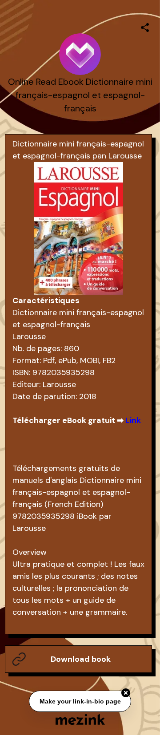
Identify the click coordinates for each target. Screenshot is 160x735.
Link (133, 420)
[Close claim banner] (125, 692)
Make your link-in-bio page (79, 700)
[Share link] (145, 26)
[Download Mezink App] (80, 719)
